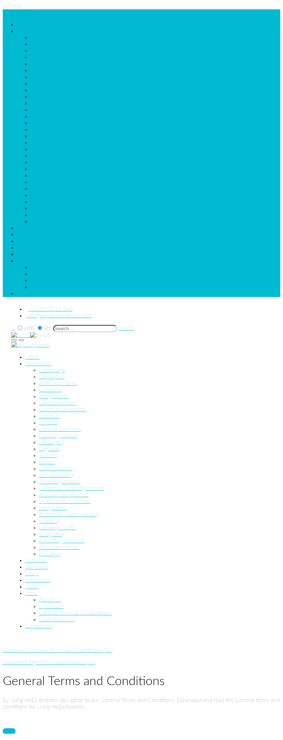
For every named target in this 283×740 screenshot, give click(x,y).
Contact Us (30, 293)
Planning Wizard (49, 103)
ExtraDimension (49, 70)
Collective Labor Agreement (63, 155)
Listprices (27, 228)
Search (126, 328)
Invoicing (40, 188)
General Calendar (51, 96)
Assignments (45, 64)
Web (28, 328)
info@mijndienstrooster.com (59, 315)
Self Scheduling (48, 142)
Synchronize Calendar (56, 169)
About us (41, 267)
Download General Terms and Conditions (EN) (58, 650)
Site (47, 328)
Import (38, 129)
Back (9, 731)
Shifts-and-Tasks (49, 51)
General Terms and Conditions (66, 280)
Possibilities (30, 31)
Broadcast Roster (50, 215)
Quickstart (42, 274)
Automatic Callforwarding (60, 182)
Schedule (40, 83)
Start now (28, 234)
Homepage (43, 37)
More (23, 260)
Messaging (42, 110)
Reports (39, 90)
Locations (41, 57)
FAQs (23, 241)
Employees (43, 44)
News (23, 254)
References (29, 247)
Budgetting (43, 201)
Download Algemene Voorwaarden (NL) (49, 662)
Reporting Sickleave (53, 208)
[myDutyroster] (30, 345)
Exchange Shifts (48, 195)
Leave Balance (47, 136)
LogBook (40, 116)
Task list (39, 123)
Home (24, 24)
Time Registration (50, 149)
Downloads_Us (48, 287)
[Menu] (21, 340)
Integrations (44, 175)
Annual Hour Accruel (55, 162)
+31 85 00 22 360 (50, 309)
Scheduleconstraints (53, 77)
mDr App (41, 221)
